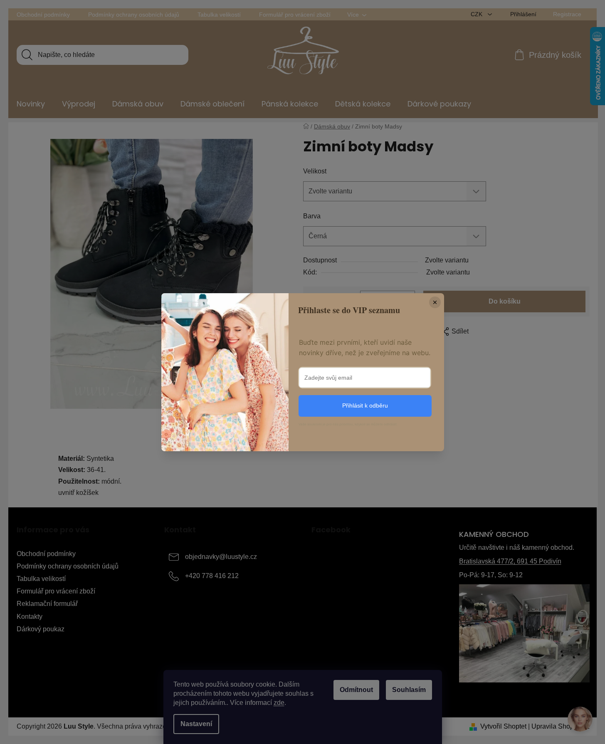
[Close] (435, 302)
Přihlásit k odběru (365, 405)
